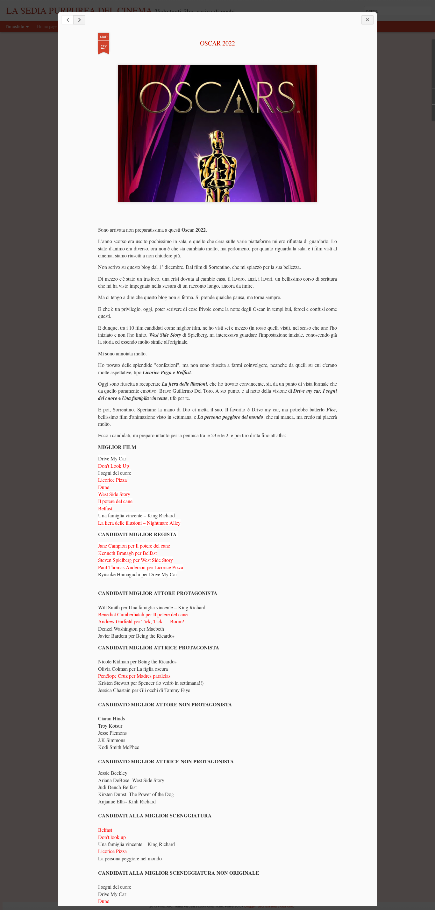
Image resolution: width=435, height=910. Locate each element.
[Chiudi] (367, 19)
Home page (47, 26)
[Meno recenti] (79, 19)
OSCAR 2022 (217, 43)
